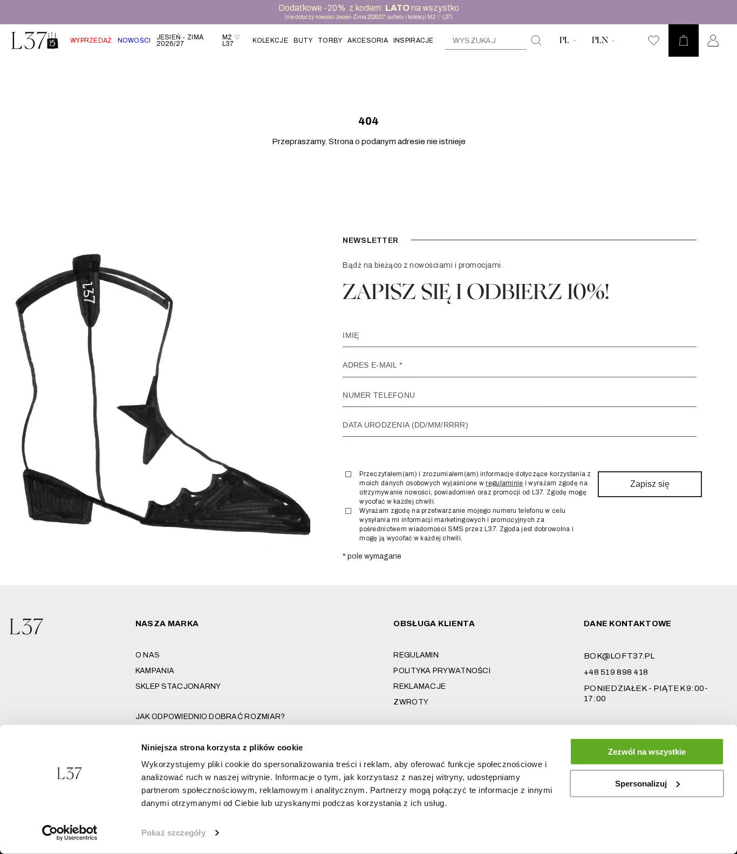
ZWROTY (410, 702)
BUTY (303, 40)
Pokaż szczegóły (173, 832)
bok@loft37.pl (619, 656)
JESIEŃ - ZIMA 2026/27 (180, 40)
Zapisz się (650, 484)
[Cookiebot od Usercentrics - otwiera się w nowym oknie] (70, 833)
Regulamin (416, 655)
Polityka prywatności (441, 671)
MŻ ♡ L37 (231, 40)
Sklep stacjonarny (178, 686)
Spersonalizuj (641, 783)
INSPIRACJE (413, 40)
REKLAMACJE (419, 686)
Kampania (154, 671)
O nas (147, 655)
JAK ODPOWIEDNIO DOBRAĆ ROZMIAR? (210, 717)
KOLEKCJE (270, 40)
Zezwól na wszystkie (647, 751)
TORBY (330, 40)
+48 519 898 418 (616, 672)
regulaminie (504, 483)
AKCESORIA (367, 40)
